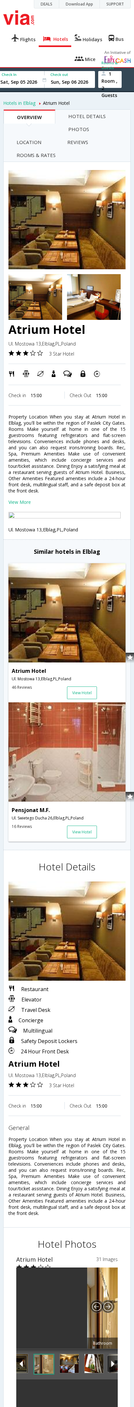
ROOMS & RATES (36, 155)
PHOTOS (78, 129)
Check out (59, 74)
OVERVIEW (29, 117)
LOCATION (29, 142)
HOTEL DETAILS (87, 116)
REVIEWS (77, 142)
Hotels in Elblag (19, 103)
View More (19, 502)
